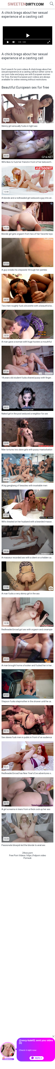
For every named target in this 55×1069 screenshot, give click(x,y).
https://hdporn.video (36, 855)
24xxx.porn (27, 853)
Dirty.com (26, 4)
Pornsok (27, 858)
